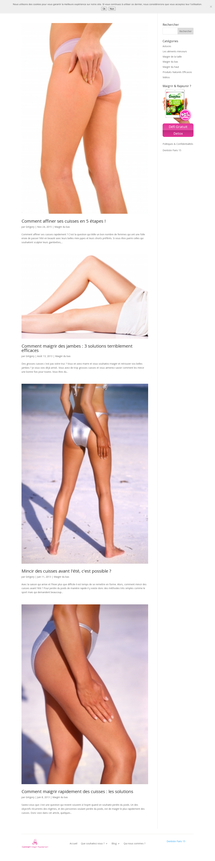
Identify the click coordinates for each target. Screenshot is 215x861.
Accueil (73, 843)
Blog (114, 843)
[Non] (210, 6)
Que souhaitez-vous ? (92, 843)
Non (112, 8)
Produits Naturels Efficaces (177, 72)
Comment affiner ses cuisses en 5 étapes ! (64, 221)
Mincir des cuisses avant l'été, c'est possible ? (66, 571)
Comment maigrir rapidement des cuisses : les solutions (77, 791)
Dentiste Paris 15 (172, 150)
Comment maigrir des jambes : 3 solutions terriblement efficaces (77, 348)
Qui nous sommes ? (134, 843)
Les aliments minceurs (175, 51)
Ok (104, 8)
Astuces (167, 46)
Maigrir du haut (171, 66)
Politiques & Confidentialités (178, 143)
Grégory (30, 226)
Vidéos (166, 77)
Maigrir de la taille (172, 56)
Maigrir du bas (62, 226)
